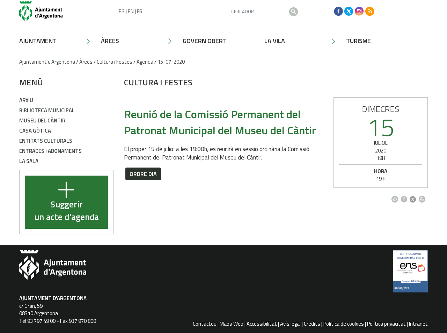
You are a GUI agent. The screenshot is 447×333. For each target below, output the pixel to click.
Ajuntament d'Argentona (47, 62)
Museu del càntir (42, 120)
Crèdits (312, 324)
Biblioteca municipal (47, 110)
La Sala (28, 161)
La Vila (274, 40)
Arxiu (26, 100)
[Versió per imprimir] (396, 197)
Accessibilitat (262, 324)
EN (131, 11)
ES (122, 11)
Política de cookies (343, 324)
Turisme (358, 40)
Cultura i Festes (114, 62)
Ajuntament (38, 40)
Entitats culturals (45, 141)
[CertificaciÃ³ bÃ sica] (410, 274)
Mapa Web (231, 324)
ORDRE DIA (143, 174)
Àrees (110, 40)
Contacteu (205, 324)
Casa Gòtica (35, 131)
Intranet (418, 324)
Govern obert (205, 40)
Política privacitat (386, 324)
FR (139, 11)
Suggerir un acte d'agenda (66, 210)
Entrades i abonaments (50, 151)
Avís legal (290, 324)
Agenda (145, 62)
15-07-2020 (171, 62)
